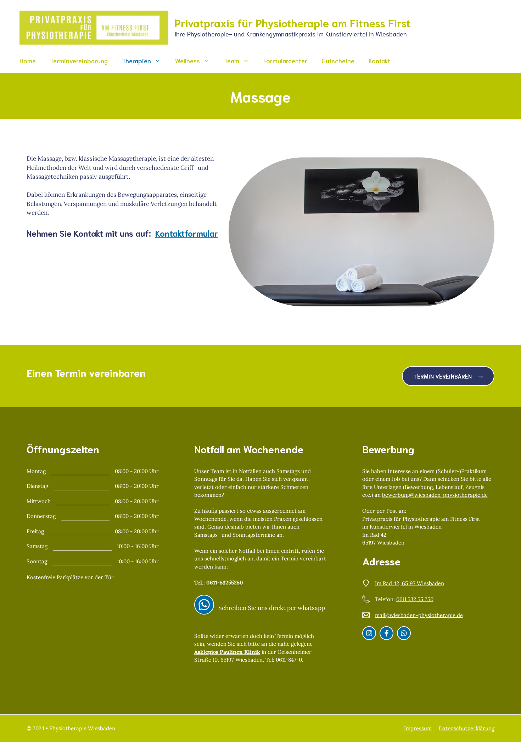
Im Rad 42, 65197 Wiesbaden (409, 583)
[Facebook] (386, 633)
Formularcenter (285, 60)
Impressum (418, 728)
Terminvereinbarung (79, 60)
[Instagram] (204, 605)
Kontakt (379, 60)
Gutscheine (337, 60)
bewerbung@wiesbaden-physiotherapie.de (435, 494)
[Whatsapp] (404, 633)
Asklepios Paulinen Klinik (227, 652)
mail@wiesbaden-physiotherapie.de (419, 615)
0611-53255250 (224, 582)
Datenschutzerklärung (466, 728)
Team (231, 60)
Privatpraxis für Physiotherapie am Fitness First (292, 22)
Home (27, 60)
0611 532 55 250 (414, 599)
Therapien (136, 60)
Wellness (187, 60)
